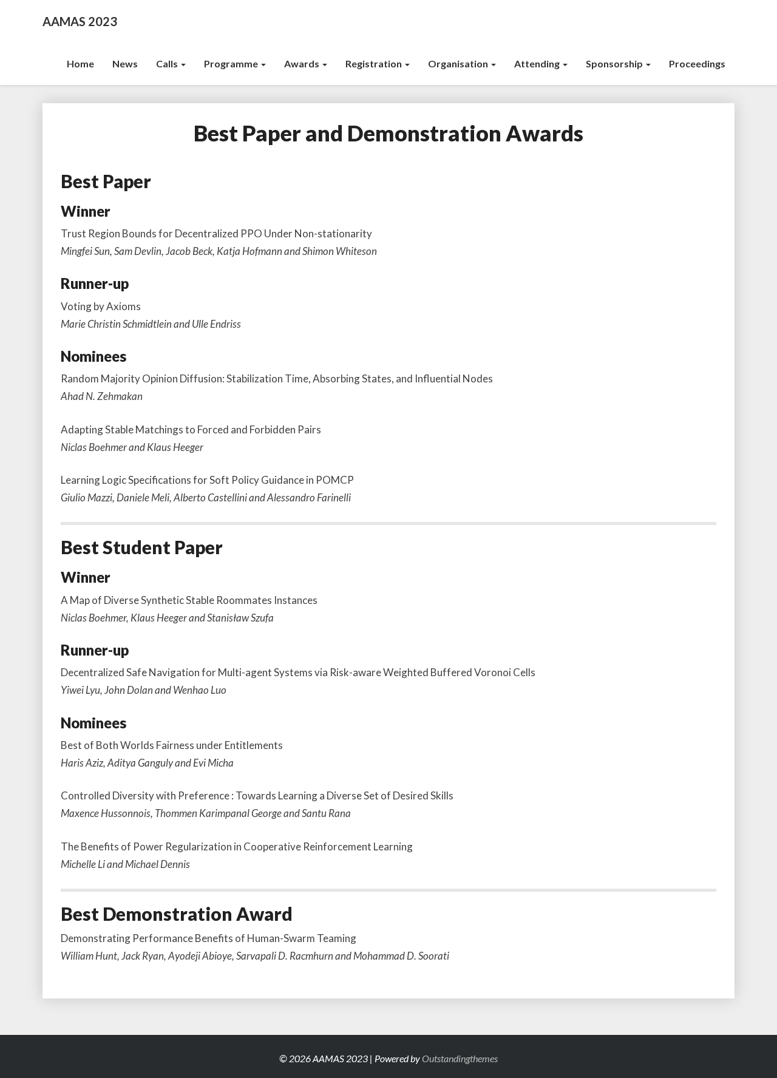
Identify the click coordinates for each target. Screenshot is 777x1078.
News (125, 63)
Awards (302, 63)
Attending (538, 63)
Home (80, 63)
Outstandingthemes (460, 1058)
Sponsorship (615, 63)
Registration (374, 63)
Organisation (459, 63)
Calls (168, 63)
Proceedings (697, 63)
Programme (232, 63)
